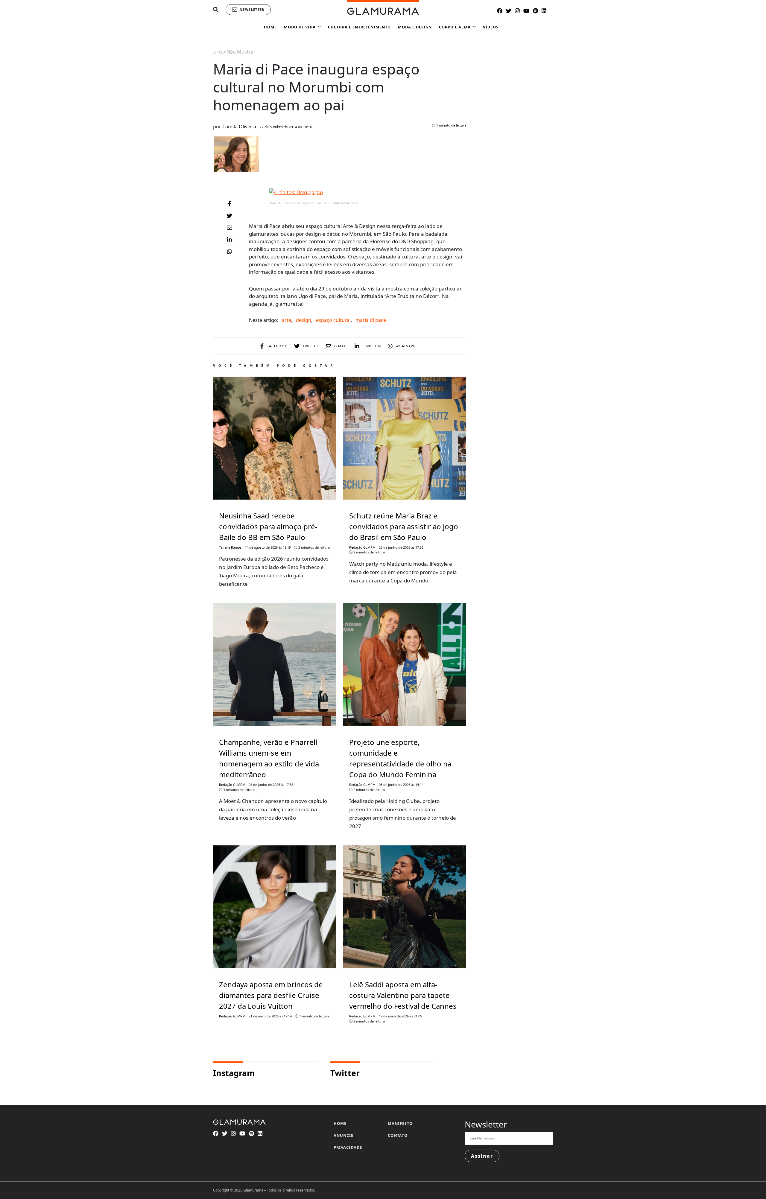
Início (219, 51)
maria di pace (370, 320)
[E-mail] (229, 228)
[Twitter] (229, 216)
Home (340, 1123)
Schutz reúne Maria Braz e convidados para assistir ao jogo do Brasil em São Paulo (403, 526)
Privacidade (348, 1147)
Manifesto (400, 1123)
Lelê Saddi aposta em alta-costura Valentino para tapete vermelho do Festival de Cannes (403, 995)
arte (286, 320)
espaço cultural (333, 320)
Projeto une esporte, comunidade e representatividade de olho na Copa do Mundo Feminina (400, 758)
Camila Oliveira (239, 126)
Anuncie (343, 1135)
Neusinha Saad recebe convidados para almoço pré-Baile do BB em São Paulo (268, 526)
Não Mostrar (241, 51)
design (303, 320)
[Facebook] (229, 204)
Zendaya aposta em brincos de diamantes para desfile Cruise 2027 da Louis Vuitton (271, 995)
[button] (215, 10)
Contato (398, 1135)
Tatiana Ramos (230, 547)
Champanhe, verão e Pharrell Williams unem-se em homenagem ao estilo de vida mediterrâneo (269, 758)
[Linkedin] (229, 240)
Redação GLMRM (362, 547)
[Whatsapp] (229, 252)
